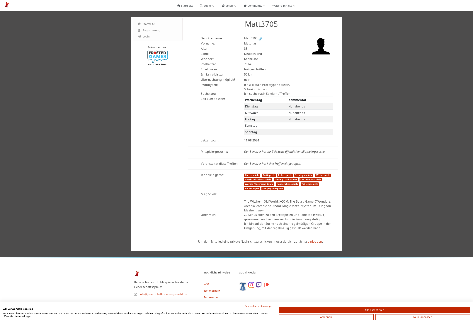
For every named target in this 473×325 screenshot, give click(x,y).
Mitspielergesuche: (214, 152)
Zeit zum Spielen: (213, 99)
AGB (206, 284)
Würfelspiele (323, 175)
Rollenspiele (285, 175)
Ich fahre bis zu (212, 74)
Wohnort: (207, 59)
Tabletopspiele (310, 184)
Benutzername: (211, 38)
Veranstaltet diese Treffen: (219, 164)
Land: (205, 54)
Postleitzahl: (209, 64)
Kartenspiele (252, 175)
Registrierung (151, 30)
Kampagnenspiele (272, 188)
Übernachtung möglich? (218, 80)
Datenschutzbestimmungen (259, 306)
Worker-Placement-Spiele (259, 184)
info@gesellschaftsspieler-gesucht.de (163, 294)
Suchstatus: (209, 94)
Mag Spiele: (209, 194)
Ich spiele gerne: (212, 175)
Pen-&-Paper (252, 188)
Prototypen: (209, 85)
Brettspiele (269, 175)
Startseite (186, 5)
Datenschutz (212, 290)
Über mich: (208, 215)
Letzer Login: (210, 140)
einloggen (315, 242)
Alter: (204, 49)
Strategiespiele (303, 175)
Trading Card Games (286, 179)
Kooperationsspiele (287, 184)
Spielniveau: (209, 69)
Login (146, 36)
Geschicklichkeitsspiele (258, 179)
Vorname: (208, 43)
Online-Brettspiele (310, 179)
